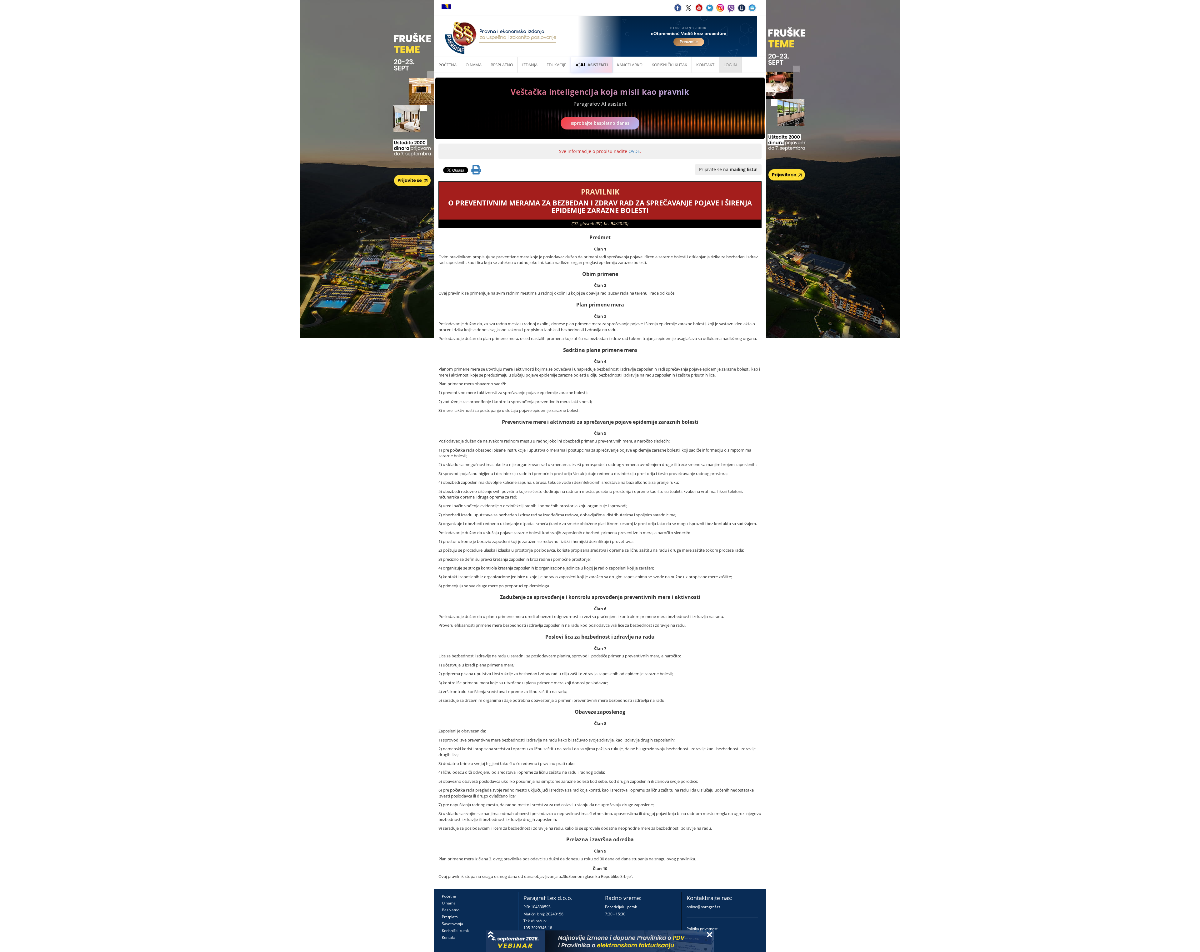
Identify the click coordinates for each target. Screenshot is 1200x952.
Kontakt (448, 937)
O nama (474, 65)
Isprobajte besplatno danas (600, 123)
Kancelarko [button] (629, 65)
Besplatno (502, 65)
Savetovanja (452, 923)
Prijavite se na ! (728, 169)
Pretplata (450, 916)
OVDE (634, 151)
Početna (447, 65)
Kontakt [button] (705, 65)
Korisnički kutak (455, 930)
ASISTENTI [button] (598, 65)
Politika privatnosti (702, 928)
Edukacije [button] (556, 65)
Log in (730, 65)
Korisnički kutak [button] (669, 65)
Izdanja (530, 65)
